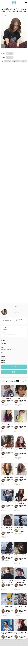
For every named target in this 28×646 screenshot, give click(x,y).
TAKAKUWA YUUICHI (14, 315)
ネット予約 (14, 369)
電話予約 (14, 375)
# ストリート (9, 57)
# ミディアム (9, 53)
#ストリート (7, 61)
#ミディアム (16, 61)
